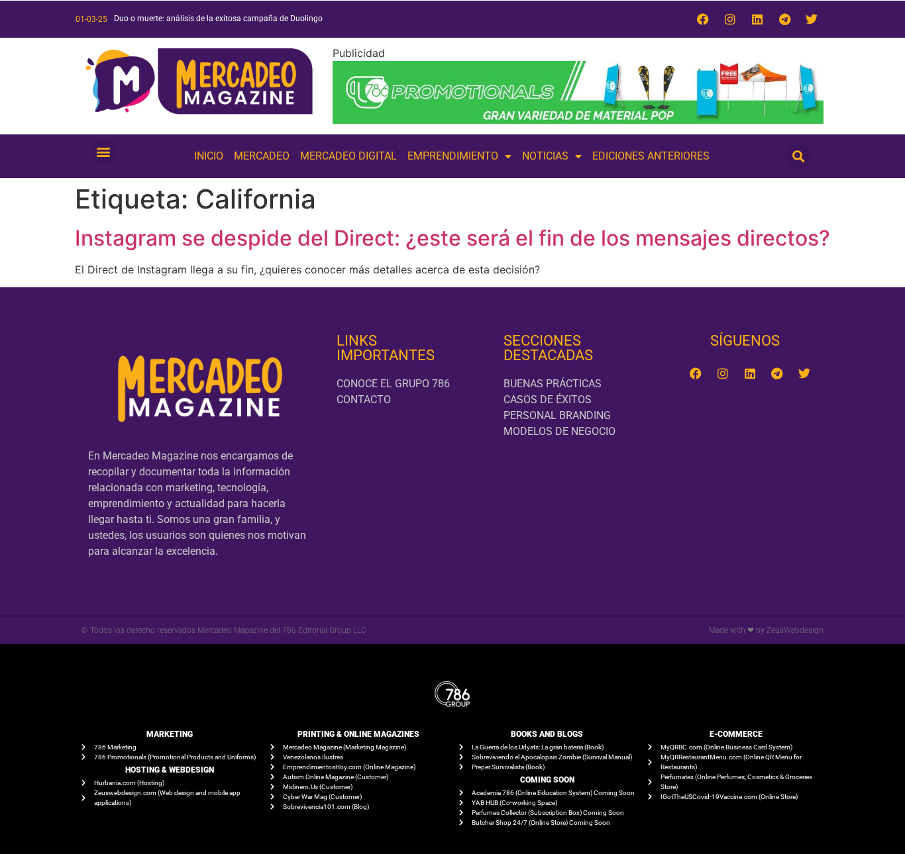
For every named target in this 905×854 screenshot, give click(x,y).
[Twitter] (812, 19)
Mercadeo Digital (348, 156)
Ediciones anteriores (651, 156)
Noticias (545, 156)
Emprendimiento (452, 156)
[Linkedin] (757, 19)
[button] (103, 152)
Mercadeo (262, 156)
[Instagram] (730, 19)
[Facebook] (703, 19)
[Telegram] (784, 19)
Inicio (208, 156)
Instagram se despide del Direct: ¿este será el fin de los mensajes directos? (452, 238)
